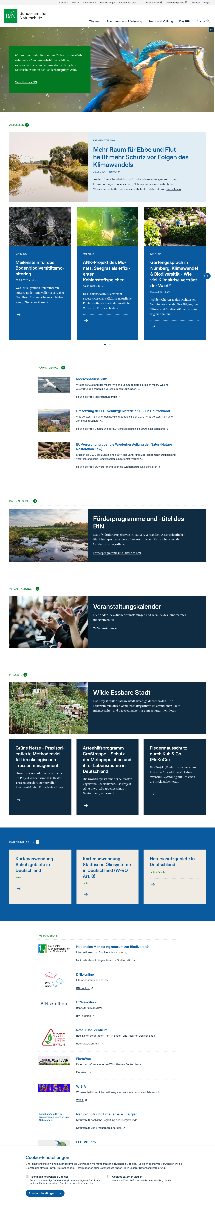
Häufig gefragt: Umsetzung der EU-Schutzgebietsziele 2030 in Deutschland (120, 428)
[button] (105, 344)
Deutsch (196, 2)
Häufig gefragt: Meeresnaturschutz (97, 396)
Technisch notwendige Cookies (49, 1176)
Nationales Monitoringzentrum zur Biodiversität (104, 960)
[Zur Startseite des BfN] (30, 16)
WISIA (80, 1100)
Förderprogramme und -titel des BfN (117, 553)
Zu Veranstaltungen (105, 628)
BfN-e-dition (83, 1015)
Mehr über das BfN (26, 82)
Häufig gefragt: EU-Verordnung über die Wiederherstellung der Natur (116, 466)
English (207, 2)
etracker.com (67, 1167)
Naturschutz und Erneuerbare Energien (99, 1127)
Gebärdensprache (175, 2)
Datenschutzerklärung (152, 1167)
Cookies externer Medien (127, 1176)
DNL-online (83, 988)
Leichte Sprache (152, 2)
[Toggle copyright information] (211, 30)
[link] (95, 21)
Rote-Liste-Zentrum (88, 1043)
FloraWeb (82, 1072)
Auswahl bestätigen (41, 1193)
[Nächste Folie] (207, 276)
